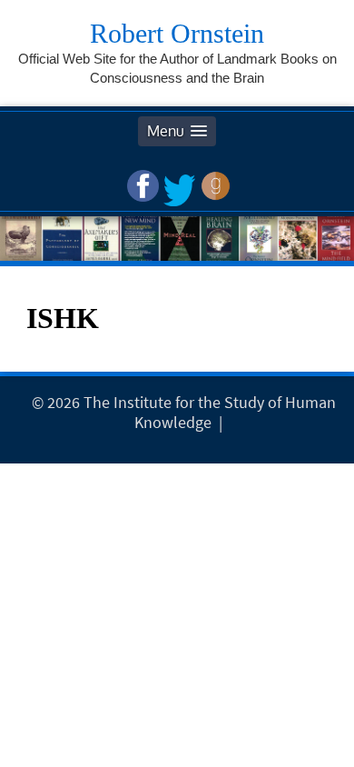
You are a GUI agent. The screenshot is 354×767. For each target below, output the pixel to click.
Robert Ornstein (177, 33)
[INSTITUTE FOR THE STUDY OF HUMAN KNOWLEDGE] (231, 422)
